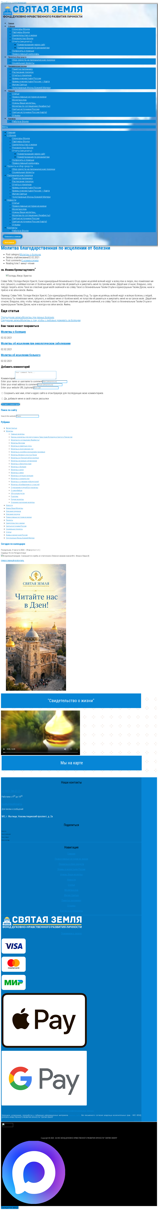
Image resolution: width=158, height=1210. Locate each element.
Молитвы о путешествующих (22, 476)
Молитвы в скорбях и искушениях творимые (28, 452)
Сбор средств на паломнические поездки (33, 60)
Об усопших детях (18, 493)
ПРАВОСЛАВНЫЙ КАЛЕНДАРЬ (12, 561)
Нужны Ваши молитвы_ (24, 103)
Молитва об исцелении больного (20, 355)
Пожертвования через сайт (31, 44)
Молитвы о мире (17, 473)
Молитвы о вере (17, 470)
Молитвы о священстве (20, 478)
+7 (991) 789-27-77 (11, 791)
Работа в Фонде (20, 121)
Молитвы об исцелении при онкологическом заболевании (35, 343)
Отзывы (16, 115)
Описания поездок (13, 514)
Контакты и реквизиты (71, 910)
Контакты (12, 119)
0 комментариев (30, 260)
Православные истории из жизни (29, 96)
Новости (11, 91)
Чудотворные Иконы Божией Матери (31, 87)
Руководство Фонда (22, 38)
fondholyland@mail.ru (12, 804)
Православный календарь (25, 54)
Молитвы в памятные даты (21, 446)
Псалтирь (14, 496)
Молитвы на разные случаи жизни (24, 461)
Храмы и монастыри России (26, 78)
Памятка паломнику (22, 69)
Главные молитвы (18, 434)
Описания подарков (13, 511)
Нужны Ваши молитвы (71, 874)
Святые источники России (25, 109)
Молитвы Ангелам (18, 443)
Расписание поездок (23, 72)
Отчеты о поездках (22, 75)
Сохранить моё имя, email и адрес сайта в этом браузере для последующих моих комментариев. (54, 393)
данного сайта (75, 1115)
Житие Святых (19, 84)
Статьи (15, 93)
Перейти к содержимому (13, 2)
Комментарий (8, 378)
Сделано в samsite (137, 1120)
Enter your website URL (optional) (17, 387)
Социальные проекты (23, 63)
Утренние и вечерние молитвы (23, 502)
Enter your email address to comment (19, 384)
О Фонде (11, 26)
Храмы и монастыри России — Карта (31, 81)
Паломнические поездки (17, 66)
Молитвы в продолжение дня (22, 449)
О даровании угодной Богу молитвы (24, 487)
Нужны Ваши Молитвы (14, 508)
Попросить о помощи (23, 50)
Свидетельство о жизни (24, 35)
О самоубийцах (16, 490)
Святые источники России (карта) (29, 112)
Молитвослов (19, 100)
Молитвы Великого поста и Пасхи (24, 455)
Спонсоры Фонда (21, 29)
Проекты (9, 520)
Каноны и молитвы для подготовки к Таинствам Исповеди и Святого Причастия (41, 437)
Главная (11, 23)
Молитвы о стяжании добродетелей (25, 481)
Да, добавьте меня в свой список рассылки (26, 398)
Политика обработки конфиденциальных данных (71, 1110)
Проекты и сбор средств (71, 864)
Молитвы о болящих (30, 254)
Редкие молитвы (17, 499)
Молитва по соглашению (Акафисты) (31, 106)
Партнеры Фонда (21, 32)
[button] (79, 126)
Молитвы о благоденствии (21, 464)
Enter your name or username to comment (21, 381)
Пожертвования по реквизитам (33, 47)
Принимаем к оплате (71, 933)
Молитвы (9, 431)
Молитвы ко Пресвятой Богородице (25, 458)
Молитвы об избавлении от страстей (25, 484)
